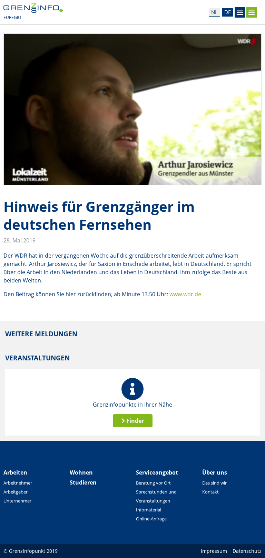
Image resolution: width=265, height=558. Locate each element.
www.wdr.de (185, 294)
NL (214, 12)
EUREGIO (12, 17)
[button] (240, 12)
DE (227, 12)
